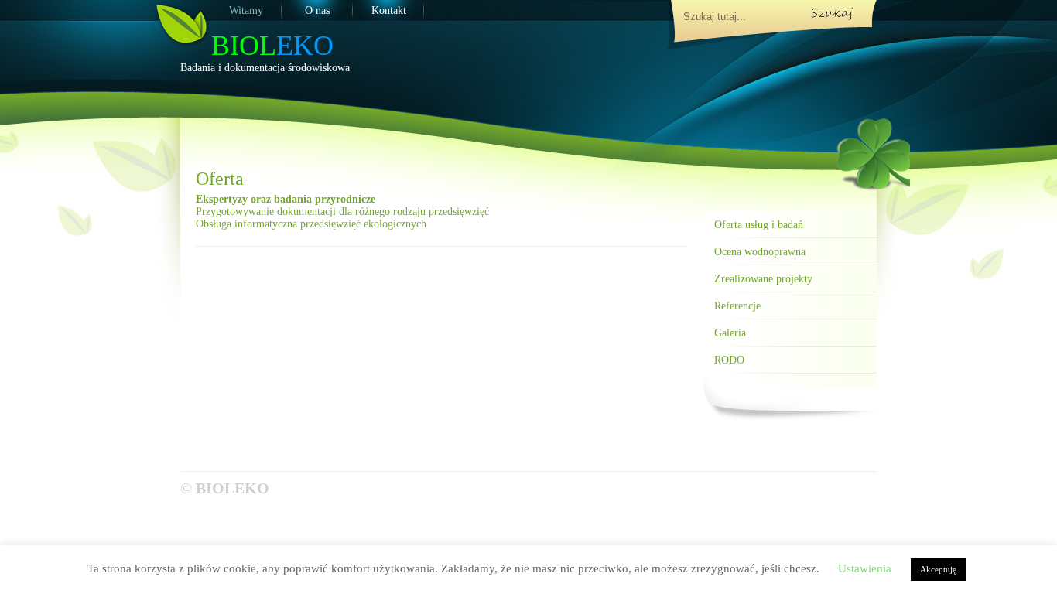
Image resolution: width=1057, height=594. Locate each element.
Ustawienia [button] (864, 568)
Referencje (737, 306)
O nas (317, 10)
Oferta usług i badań (758, 224)
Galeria (730, 333)
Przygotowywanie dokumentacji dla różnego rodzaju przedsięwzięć (342, 211)
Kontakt (388, 10)
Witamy (246, 10)
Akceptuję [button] (938, 569)
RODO (729, 360)
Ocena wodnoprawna (760, 252)
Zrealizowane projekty (763, 279)
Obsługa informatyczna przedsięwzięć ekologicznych (311, 224)
